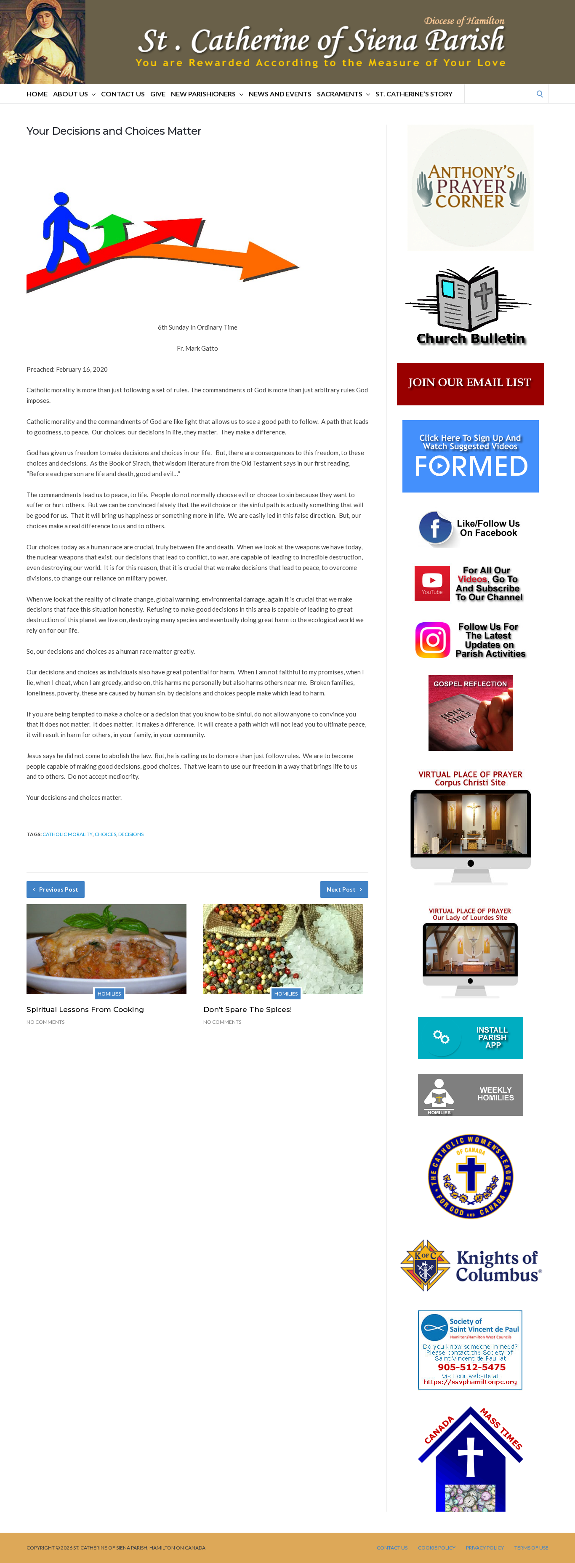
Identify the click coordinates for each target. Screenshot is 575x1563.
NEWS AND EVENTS (280, 94)
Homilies (109, 994)
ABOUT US (70, 94)
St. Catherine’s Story (414, 94)
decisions (131, 834)
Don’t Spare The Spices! (247, 1009)
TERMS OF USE (531, 1547)
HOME (37, 94)
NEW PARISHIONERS (203, 94)
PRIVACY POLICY (485, 1547)
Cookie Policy (436, 1547)
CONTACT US (123, 94)
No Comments (45, 1022)
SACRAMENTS (339, 94)
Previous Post (58, 889)
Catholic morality (68, 834)
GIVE (157, 94)
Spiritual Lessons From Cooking (85, 1009)
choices (105, 834)
